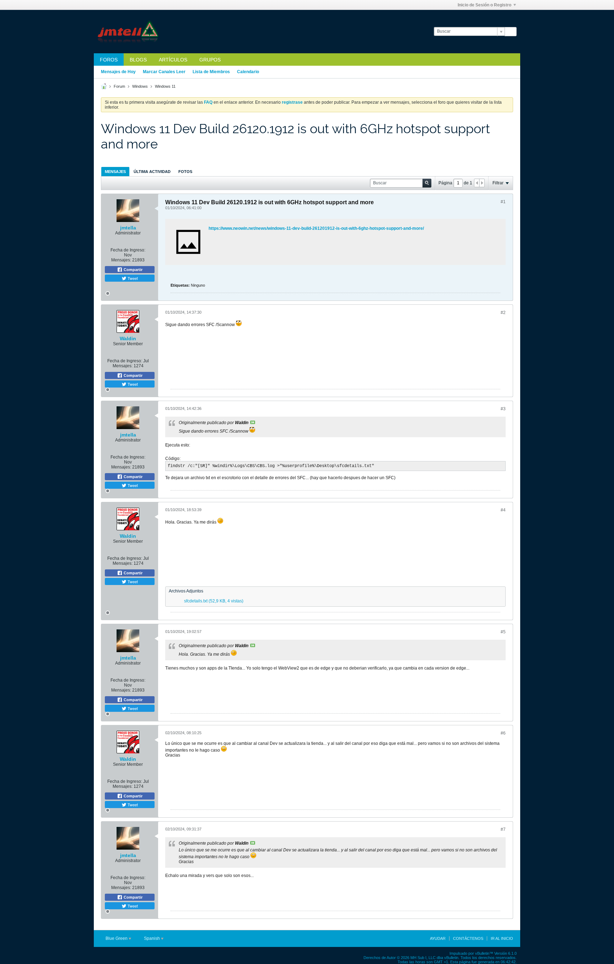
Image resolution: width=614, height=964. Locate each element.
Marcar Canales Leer (164, 71)
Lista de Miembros (211, 71)
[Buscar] (511, 31)
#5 (503, 631)
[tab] (115, 171)
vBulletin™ (484, 953)
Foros (109, 60)
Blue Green (117, 938)
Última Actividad (152, 171)
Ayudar (438, 938)
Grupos (210, 60)
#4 (503, 510)
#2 (503, 312)
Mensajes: (121, 260)
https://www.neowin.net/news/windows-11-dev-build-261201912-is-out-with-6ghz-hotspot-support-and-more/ (316, 228)
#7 (503, 829)
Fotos (185, 171)
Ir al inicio (502, 938)
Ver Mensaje (252, 422)
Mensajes (115, 171)
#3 (503, 408)
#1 (503, 201)
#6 (503, 733)
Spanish (152, 938)
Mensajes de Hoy (118, 71)
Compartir (132, 269)
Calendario (248, 71)
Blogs (138, 60)
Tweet (132, 278)
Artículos (173, 60)
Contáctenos (468, 938)
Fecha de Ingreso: (128, 250)
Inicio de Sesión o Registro (484, 4)
